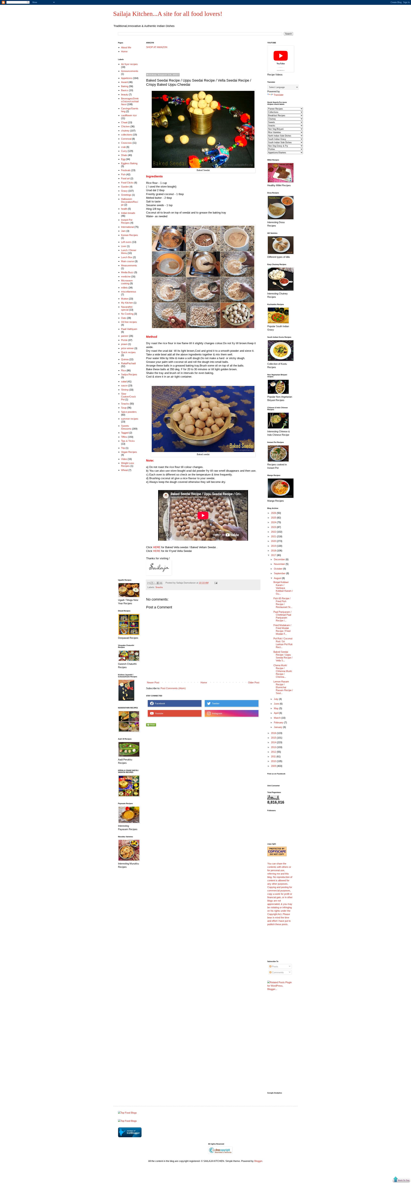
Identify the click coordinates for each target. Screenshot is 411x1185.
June (277, 703)
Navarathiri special (126, 308)
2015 (274, 737)
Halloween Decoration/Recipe (129, 202)
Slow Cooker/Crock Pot (128, 396)
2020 (274, 541)
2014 (274, 742)
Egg (123, 159)
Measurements (129, 265)
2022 (274, 531)
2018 (274, 550)
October (278, 568)
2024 (274, 522)
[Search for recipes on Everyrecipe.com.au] (127, 1121)
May (276, 708)
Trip (123, 448)
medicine (126, 276)
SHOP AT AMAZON (156, 47)
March (277, 717)
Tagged (125, 432)
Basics (124, 90)
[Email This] (148, 583)
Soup (124, 407)
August (278, 578)
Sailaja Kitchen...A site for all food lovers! (167, 13)
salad (124, 381)
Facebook (159, 703)
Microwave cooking (127, 282)
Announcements (129, 71)
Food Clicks (127, 182)
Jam (123, 231)
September (280, 573)
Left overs (126, 242)
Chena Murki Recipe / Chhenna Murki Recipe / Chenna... (282, 671)
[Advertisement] (204, 61)
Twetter (215, 703)
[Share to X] (155, 583)
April (276, 713)
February (279, 722)
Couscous (126, 142)
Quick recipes (128, 352)
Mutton (124, 298)
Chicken (125, 126)
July (276, 699)
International (127, 227)
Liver (123, 246)
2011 (273, 756)
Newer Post (153, 682)
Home (204, 682)
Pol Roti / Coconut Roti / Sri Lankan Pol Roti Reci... (282, 643)
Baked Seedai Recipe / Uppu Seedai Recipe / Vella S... (282, 656)
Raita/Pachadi (128, 363)
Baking (124, 86)
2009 (274, 766)
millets (124, 287)
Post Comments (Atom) (173, 688)
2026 (274, 513)
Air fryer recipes (129, 64)
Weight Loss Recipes (127, 464)
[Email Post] (216, 583)
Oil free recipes (129, 322)
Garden (125, 186)
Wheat (124, 470)
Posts (274, 966)
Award (124, 82)
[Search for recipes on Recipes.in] (127, 1112)
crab (123, 147)
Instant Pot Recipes (126, 221)
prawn (124, 344)
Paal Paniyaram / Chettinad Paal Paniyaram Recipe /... (282, 616)
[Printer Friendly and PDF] (151, 725)
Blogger (258, 1161)
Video (124, 459)
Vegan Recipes (129, 452)
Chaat (124, 122)
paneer (124, 336)
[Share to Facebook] (158, 583)
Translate (278, 94)
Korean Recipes (129, 235)
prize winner (127, 348)
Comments (277, 972)
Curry (124, 151)
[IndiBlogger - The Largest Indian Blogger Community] (130, 1136)
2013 (274, 747)
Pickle (124, 340)
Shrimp (125, 389)
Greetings (126, 194)
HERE (156, 550)
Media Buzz (127, 272)
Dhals (124, 155)
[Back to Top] (401, 1179)
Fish (123, 174)
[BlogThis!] (151, 583)
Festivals (126, 170)
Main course (127, 261)
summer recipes (129, 418)
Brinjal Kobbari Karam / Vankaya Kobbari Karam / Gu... (283, 588)
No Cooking (127, 313)
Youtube (158, 713)
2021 (274, 536)
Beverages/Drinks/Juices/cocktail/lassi (130, 101)
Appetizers (126, 78)
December (280, 559)
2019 (274, 546)
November (280, 564)
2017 (274, 555)
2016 (274, 733)
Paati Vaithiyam (129, 329)
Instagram (216, 713)
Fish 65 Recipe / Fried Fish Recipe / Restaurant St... (282, 602)
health (124, 208)
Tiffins (124, 437)
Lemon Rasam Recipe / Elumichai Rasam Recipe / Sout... (283, 687)
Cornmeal (126, 138)
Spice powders (129, 411)
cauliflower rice (129, 115)
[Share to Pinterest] (161, 583)
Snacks (159, 587)
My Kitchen (127, 302)
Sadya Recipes (129, 374)
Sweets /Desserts (126, 427)
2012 (274, 751)
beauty (124, 94)
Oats (123, 318)
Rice (123, 370)
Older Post (253, 682)
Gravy (124, 190)
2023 (274, 527)
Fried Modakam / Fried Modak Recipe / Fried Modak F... (282, 629)
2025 (274, 517)
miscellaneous (128, 291)
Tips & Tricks (128, 441)
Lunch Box (126, 257)
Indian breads (128, 213)
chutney (125, 130)
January (278, 727)
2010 (274, 761)
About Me (126, 47)
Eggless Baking (129, 163)
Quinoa (125, 359)
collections (126, 134)
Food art (125, 178)
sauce (124, 385)
